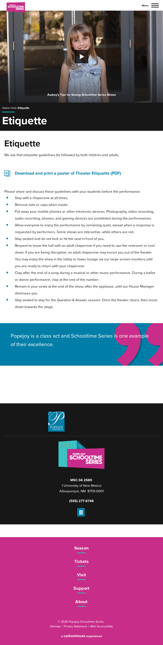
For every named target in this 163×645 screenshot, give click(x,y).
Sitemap (55, 626)
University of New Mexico (96, 422)
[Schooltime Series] (15, 5)
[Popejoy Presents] (56, 422)
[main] (81, 207)
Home (5, 108)
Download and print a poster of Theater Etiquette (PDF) (68, 173)
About (81, 602)
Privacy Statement (75, 626)
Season (81, 548)
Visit (13, 108)
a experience (81, 636)
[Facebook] (81, 512)
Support (81, 588)
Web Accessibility (101, 626)
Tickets (81, 561)
